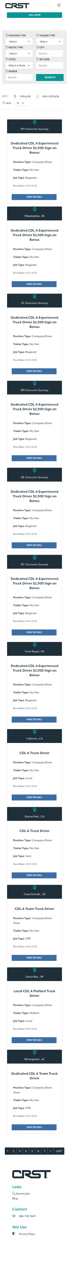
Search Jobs (22, 1193)
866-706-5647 (27, 1216)
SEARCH (50, 77)
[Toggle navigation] (59, 5)
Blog (15, 1198)
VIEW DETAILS (34, 197)
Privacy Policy (26, 1233)
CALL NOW (35, 15)
